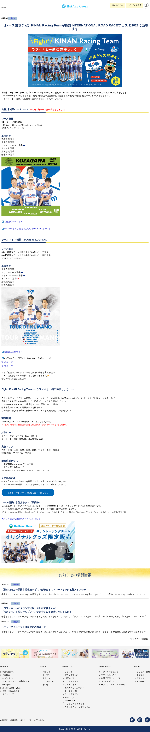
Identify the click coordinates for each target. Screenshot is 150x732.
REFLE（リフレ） (72, 697)
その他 (45, 685)
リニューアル (48, 681)
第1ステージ (7, 362)
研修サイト (141, 678)
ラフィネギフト (107, 681)
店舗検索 (6, 675)
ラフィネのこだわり (109, 672)
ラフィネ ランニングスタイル (77, 707)
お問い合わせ (40, 720)
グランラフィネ (71, 675)
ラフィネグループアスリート (113, 685)
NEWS (43, 666)
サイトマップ (8, 694)
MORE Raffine (105, 666)
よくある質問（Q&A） (12, 688)
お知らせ (13, 18)
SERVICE (4, 666)
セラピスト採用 (134, 5)
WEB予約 (6, 685)
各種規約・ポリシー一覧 (20, 720)
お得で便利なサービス (110, 678)
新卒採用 (140, 675)
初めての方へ (117, 5)
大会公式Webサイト (13, 221)
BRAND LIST (68, 666)
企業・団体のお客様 (10, 691)
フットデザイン (71, 694)
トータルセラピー (72, 691)
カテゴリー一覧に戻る (140, 639)
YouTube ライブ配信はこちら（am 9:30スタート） (27, 228)
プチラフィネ (70, 685)
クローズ (46, 678)
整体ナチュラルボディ (74, 688)
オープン (46, 675)
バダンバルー (70, 678)
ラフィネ (68, 672)
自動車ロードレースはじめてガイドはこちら (27, 492)
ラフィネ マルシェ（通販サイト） (16, 681)
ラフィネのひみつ (108, 675)
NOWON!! (141, 681)
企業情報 (4, 720)
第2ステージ (7, 366)
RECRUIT (138, 666)
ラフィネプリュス (72, 681)
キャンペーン (8, 678)
